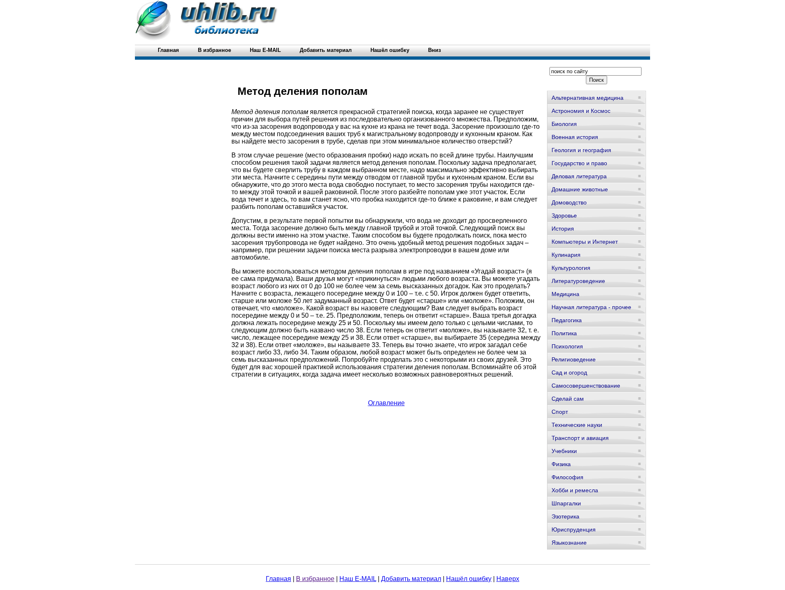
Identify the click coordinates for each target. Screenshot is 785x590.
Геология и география (581, 150)
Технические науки (577, 425)
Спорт (560, 411)
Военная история (575, 137)
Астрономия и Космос (581, 111)
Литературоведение (578, 281)
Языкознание (569, 542)
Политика (564, 333)
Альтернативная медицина (588, 97)
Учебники (564, 451)
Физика (561, 464)
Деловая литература (579, 176)
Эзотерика (565, 516)
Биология (564, 124)
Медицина (565, 294)
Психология (567, 346)
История (563, 228)
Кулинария (566, 254)
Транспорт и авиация (580, 438)
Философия (567, 477)
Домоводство (569, 202)
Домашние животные (580, 189)
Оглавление (386, 402)
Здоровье (564, 215)
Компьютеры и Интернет (585, 241)
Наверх (507, 578)
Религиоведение (574, 359)
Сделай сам (568, 398)
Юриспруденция (574, 529)
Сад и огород (569, 372)
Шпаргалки (566, 503)
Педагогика (567, 320)
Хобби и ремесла (575, 490)
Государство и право (579, 163)
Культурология (571, 268)
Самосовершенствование (586, 385)
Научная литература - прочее (591, 307)
